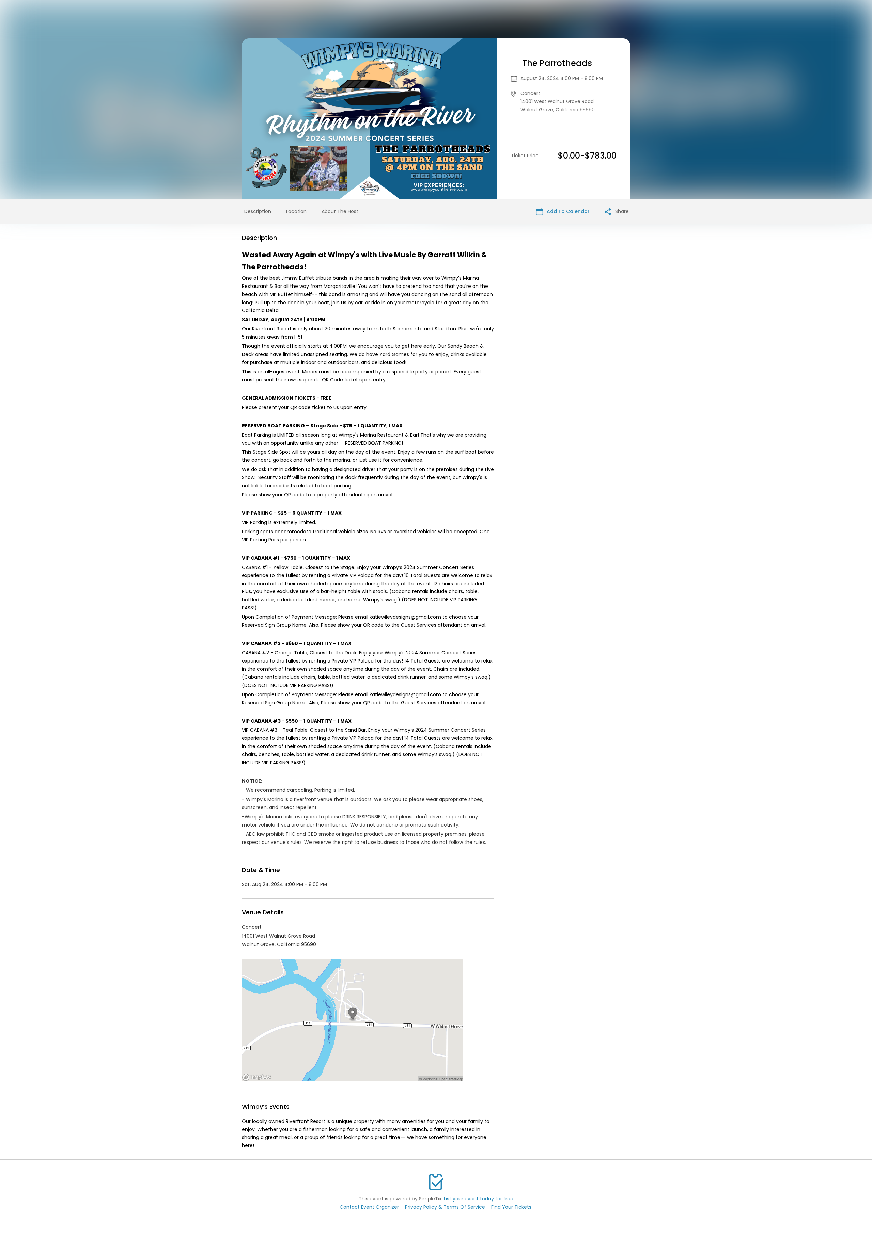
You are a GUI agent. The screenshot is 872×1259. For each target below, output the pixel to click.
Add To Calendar (567, 211)
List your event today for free (478, 1198)
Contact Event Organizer (369, 1207)
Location (296, 211)
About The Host (340, 211)
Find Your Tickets (511, 1207)
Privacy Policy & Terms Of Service (445, 1207)
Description (257, 211)
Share (621, 211)
